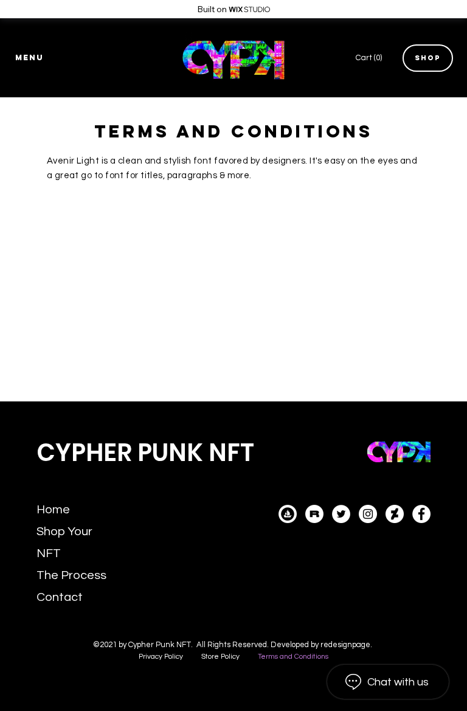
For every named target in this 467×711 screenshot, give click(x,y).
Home (53, 510)
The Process (71, 575)
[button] (30, 58)
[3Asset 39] (314, 514)
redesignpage (345, 644)
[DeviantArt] (395, 514)
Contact (59, 597)
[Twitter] (341, 514)
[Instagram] (368, 514)
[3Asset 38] (287, 514)
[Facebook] (421, 514)
